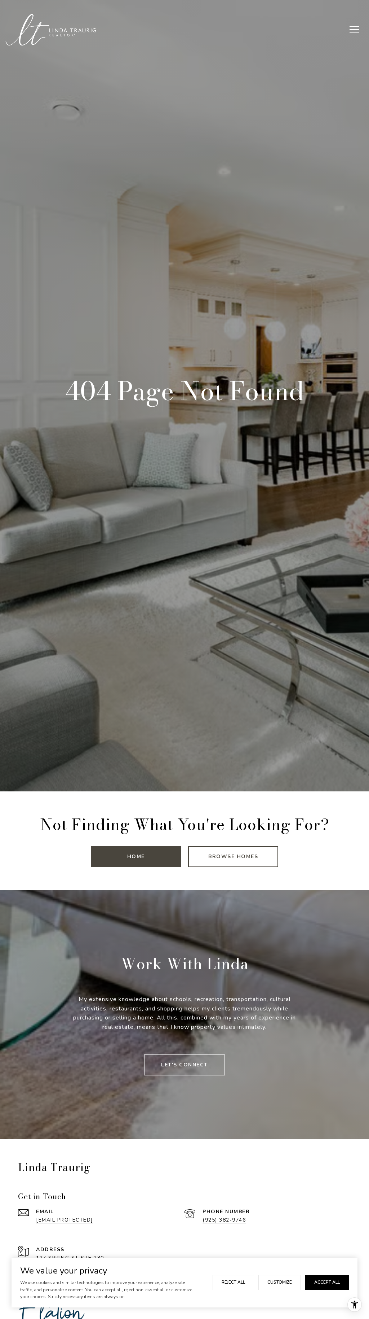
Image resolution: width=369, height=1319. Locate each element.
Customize (279, 1282)
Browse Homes (233, 856)
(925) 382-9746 (224, 1220)
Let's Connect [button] (184, 1064)
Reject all (233, 1282)
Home (136, 856)
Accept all (327, 1282)
